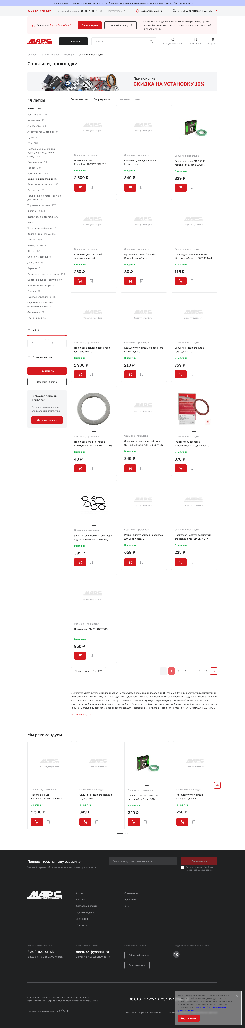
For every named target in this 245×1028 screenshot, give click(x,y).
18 (199, 671)
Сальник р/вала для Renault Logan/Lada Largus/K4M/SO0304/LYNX (140, 162)
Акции (80, 893)
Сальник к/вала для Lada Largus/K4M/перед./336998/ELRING (189, 349)
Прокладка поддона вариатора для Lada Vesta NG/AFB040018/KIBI (92, 349)
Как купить (82, 899)
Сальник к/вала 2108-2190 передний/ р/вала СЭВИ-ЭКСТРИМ (190, 163)
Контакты (81, 925)
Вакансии (130, 899)
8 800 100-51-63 (91, 11)
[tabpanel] (50, 785)
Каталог (75, 41)
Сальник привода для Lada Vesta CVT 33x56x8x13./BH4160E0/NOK (143, 443)
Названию (124, 99)
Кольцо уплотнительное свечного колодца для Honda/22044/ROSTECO (143, 349)
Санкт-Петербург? (60, 25)
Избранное (196, 43)
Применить (47, 370)
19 (205, 671)
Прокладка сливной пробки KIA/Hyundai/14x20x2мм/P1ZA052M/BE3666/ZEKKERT (94, 443)
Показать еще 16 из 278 (88, 671)
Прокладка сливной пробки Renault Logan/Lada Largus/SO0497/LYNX (140, 256)
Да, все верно (90, 25)
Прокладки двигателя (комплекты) (86, 530)
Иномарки (82, 918)
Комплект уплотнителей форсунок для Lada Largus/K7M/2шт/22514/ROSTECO (93, 256)
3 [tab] (127, 833)
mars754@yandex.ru (92, 952)
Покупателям (114, 10)
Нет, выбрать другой (120, 25)
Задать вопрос (137, 965)
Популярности (102, 99)
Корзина (213, 43)
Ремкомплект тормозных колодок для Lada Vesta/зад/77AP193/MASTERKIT (143, 537)
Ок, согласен (188, 1018)
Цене (137, 99)
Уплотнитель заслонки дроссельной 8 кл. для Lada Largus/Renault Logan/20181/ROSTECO (191, 443)
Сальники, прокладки (86, 155)
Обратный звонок (139, 955)
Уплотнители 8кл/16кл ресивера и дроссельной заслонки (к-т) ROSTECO (93, 537)
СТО (127, 905)
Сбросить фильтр (47, 381)
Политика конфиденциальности (143, 1012)
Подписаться (199, 861)
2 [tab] (125, 833)
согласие (195, 867)
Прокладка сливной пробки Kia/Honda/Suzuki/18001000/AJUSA (194, 256)
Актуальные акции (152, 10)
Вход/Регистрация (173, 43)
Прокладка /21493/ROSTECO (91, 629)
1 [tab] (120, 833)
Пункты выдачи (85, 912)
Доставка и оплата (87, 905)
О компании (131, 893)
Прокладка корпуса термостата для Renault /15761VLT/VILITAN (193, 536)
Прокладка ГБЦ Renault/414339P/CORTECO (90, 162)
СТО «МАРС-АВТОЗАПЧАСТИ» (195, 10)
